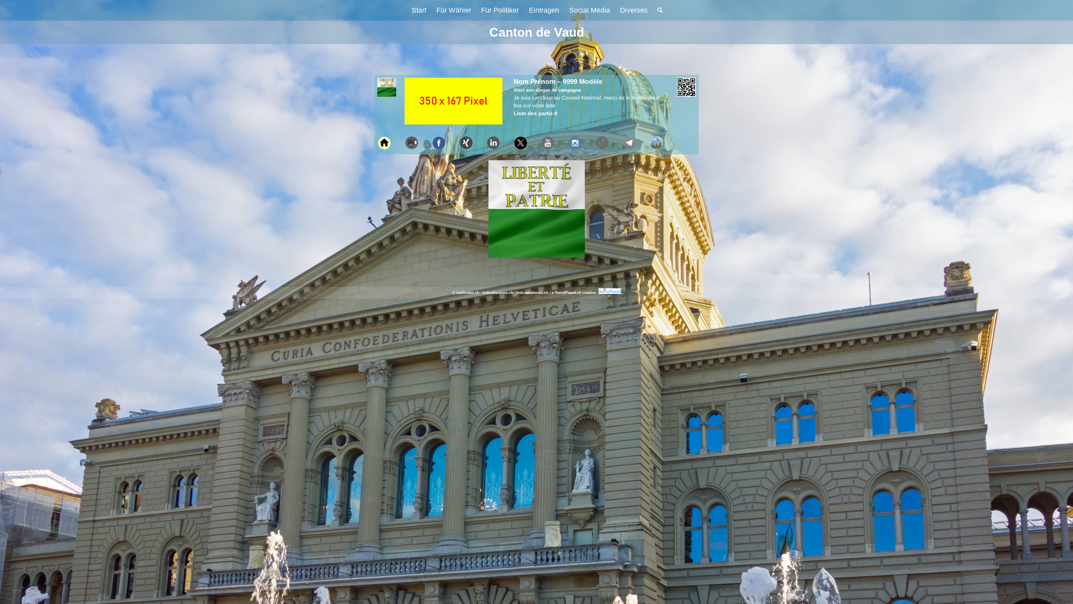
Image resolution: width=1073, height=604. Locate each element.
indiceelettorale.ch (532, 293)
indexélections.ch (498, 293)
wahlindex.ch (467, 293)
